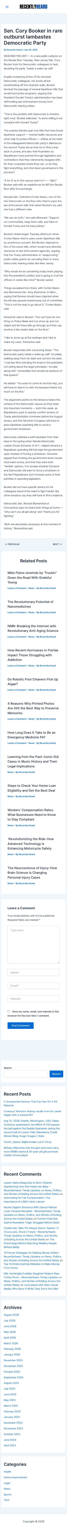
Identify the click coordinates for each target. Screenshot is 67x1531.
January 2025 (12, 1417)
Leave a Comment (17, 588)
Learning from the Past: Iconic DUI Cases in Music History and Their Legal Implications (33, 761)
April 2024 (10, 1445)
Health (7, 1471)
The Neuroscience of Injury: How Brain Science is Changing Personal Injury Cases (32, 872)
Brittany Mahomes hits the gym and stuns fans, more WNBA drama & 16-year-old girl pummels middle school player (31, 1151)
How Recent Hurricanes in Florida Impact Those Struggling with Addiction (33, 655)
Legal (7, 1483)
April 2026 (10, 1337)
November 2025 (13, 1366)
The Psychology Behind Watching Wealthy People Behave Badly (30, 1243)
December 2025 (13, 1360)
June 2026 (10, 1326)
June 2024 (10, 1439)
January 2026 (12, 1354)
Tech (6, 1500)
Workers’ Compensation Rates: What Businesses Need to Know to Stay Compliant (32, 814)
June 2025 (10, 1394)
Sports (8, 1494)
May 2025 (10, 1400)
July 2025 (9, 1388)
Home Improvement (15, 1477)
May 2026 (10, 1332)
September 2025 (13, 1377)
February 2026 (12, 1348)
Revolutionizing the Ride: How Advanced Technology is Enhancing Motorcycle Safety (31, 843)
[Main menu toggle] (7, 7)
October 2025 (12, 1371)
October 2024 (12, 1434)
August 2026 (11, 1314)
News (32, 588)
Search (8, 1067)
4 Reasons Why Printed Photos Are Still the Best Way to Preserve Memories (33, 708)
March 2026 (11, 1343)
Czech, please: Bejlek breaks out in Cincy (28, 1141)
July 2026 (9, 1320)
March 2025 (11, 1405)
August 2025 (11, 1383)
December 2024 (13, 1422)
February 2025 (12, 1411)
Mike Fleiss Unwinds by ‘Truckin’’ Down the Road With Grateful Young (32, 577)
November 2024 (13, 1428)
